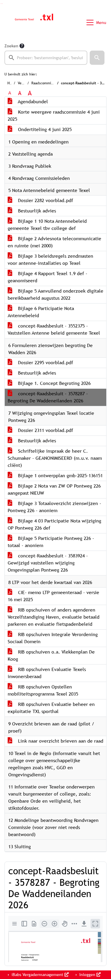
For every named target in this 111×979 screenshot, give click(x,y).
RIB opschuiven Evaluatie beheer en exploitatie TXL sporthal (51, 707)
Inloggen (87, 974)
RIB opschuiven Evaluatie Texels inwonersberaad (47, 673)
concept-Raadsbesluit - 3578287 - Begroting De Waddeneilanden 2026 (48, 397)
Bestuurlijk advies (36, 211)
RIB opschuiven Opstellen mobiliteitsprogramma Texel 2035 (43, 690)
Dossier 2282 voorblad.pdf (45, 200)
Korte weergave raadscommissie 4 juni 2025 (54, 115)
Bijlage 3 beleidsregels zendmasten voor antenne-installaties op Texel (50, 259)
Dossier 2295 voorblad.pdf (45, 362)
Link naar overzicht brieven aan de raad (60, 741)
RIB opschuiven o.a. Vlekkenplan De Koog (51, 655)
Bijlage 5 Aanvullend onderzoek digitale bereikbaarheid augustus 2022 (55, 294)
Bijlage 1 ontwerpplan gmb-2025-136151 (60, 475)
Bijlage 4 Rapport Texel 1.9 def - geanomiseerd (47, 277)
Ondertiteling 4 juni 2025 (44, 129)
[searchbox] (45, 58)
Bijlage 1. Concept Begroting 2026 (54, 383)
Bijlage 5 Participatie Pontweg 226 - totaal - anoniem (51, 542)
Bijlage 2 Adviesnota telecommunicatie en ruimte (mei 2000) (54, 242)
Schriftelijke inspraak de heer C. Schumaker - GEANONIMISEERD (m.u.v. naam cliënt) (55, 458)
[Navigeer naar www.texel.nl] (33, 22)
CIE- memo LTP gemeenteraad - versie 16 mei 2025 (53, 596)
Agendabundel (32, 101)
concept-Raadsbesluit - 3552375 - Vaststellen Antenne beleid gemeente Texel (54, 329)
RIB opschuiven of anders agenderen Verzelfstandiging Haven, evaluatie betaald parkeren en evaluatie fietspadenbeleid (53, 617)
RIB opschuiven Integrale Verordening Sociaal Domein (53, 638)
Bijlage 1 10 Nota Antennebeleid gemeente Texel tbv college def (47, 224)
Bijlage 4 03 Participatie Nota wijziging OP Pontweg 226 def (54, 524)
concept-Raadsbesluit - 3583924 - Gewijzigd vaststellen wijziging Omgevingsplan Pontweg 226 (48, 563)
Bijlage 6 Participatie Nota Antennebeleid (41, 312)
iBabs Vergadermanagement (37, 974)
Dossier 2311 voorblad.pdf (45, 430)
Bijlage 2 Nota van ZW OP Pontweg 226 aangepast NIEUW (54, 489)
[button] (97, 58)
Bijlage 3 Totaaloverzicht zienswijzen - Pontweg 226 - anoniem (54, 507)
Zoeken (11, 45)
